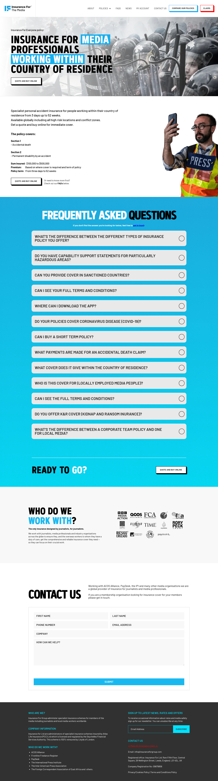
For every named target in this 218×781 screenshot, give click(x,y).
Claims (206, 8)
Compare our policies (183, 8)
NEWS (129, 8)
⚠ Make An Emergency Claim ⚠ (143, 746)
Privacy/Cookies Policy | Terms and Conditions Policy (152, 772)
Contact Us (160, 8)
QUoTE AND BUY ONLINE (26, 81)
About (91, 8)
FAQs (118, 8)
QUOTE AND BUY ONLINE (171, 469)
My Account (142, 8)
